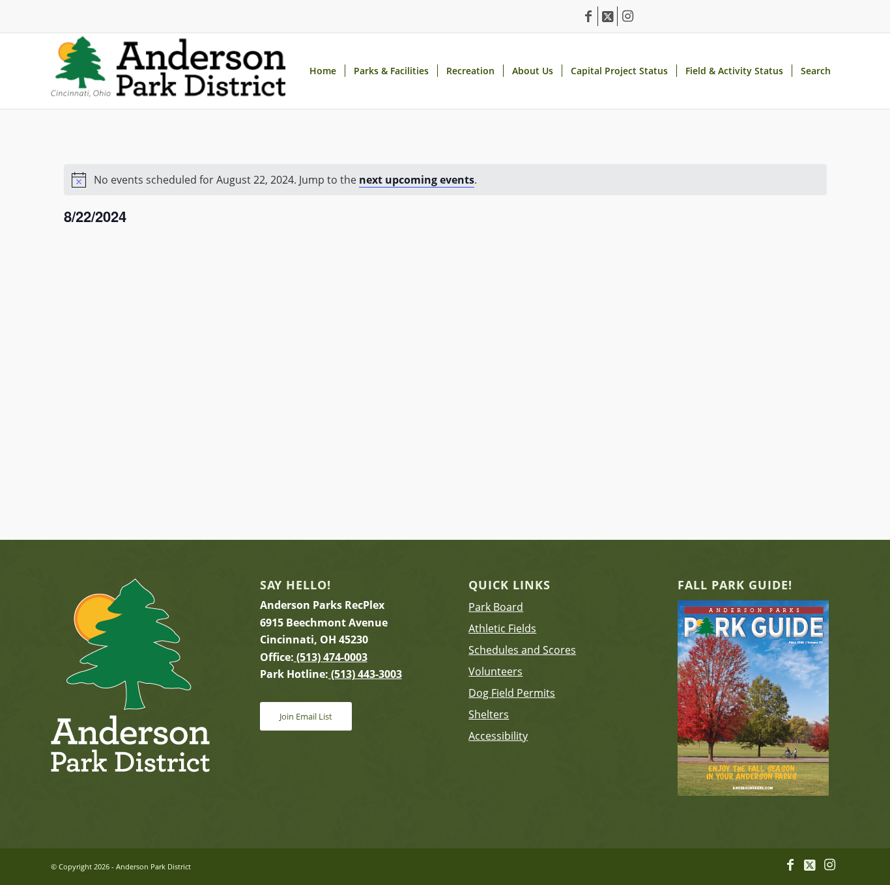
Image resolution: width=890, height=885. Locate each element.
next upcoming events (416, 180)
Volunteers (495, 671)
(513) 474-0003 (330, 657)
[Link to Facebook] (588, 16)
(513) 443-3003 (365, 674)
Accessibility (498, 736)
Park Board (495, 607)
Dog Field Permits (511, 693)
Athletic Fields (502, 628)
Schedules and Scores (522, 650)
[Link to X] (607, 16)
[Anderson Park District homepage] (168, 71)
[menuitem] (322, 71)
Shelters (488, 714)
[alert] (445, 179)
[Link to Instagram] (627, 16)
